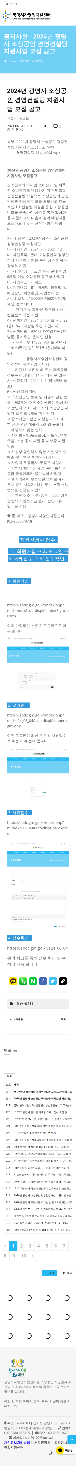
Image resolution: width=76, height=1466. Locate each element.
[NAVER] (33, 981)
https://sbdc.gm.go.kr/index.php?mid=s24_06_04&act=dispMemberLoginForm (38, 720)
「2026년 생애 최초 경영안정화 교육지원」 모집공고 (42, 1188)
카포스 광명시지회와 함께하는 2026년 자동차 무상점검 (44, 1174)
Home (13, 61)
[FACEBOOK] (43, 981)
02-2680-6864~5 (51, 1453)
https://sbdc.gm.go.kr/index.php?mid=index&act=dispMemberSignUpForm (38, 610)
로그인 (13, 4)
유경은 (24, 118)
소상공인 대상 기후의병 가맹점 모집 (33, 1133)
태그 (69, 1272)
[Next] (33, 1256)
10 (23, 1256)
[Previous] (5, 1246)
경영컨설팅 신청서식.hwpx (38, 152)
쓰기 (51, 1272)
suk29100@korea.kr (40, 1437)
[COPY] (63, 981)
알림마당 (25, 61)
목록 (63, 1019)
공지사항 (39, 61)
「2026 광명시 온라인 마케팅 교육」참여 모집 (39, 1112)
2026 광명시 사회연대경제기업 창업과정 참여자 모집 (42, 1181)
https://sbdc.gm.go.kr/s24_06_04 (37, 948)
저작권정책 (42, 1442)
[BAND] (23, 981)
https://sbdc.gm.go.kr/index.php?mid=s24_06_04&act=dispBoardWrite (37, 828)
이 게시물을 (16, 1019)
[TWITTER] (53, 981)
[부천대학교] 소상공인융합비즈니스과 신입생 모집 (41, 1153)
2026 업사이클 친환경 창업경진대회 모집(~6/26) (40, 1147)
